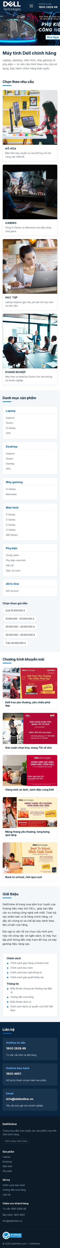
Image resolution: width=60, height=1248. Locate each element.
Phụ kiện (7, 1171)
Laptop (6, 1156)
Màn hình (7, 1166)
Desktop (7, 1161)
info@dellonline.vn (19, 1099)
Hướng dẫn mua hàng (14, 1189)
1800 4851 (13, 1073)
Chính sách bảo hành (14, 1185)
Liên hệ (7, 1194)
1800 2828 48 (48, 7)
